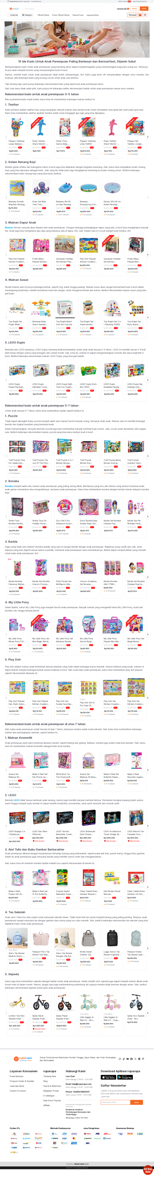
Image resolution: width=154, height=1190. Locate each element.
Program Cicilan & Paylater (22, 1081)
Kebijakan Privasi (51, 1091)
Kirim (137, 1102)
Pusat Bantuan (36, 1)
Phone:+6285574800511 (77, 1092)
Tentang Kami (49, 1076)
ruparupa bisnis (17, 1086)
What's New (124, 1)
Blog (45, 1081)
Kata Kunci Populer (52, 1100)
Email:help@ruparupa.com (78, 1084)
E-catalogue (48, 1095)
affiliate (46, 1105)
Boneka (9, 486)
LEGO (17, 800)
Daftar (144, 8)
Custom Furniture (18, 1091)
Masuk (134, 8)
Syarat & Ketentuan (52, 1086)
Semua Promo (78, 15)
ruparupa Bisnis (93, 15)
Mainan (9, 227)
